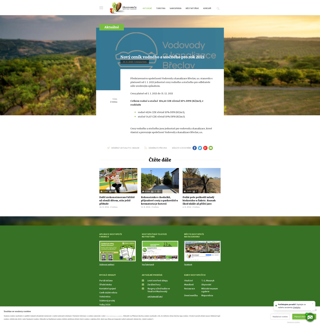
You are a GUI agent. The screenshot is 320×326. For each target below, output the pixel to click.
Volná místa (104, 296)
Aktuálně (147, 8)
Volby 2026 (104, 304)
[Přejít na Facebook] (202, 251)
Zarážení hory (154, 284)
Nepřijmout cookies (280, 317)
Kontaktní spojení (107, 288)
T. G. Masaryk (207, 280)
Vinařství (188, 280)
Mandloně (189, 284)
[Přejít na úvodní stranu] (123, 8)
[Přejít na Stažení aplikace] (117, 251)
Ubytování (206, 284)
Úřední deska (105, 284)
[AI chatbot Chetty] (310, 317)
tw (199, 148)
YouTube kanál (148, 264)
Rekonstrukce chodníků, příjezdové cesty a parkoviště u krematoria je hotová (159, 200)
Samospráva (176, 8)
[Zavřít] (315, 310)
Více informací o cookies (114, 316)
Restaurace (189, 288)
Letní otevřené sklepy (158, 280)
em (210, 148)
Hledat (218, 8)
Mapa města (207, 295)
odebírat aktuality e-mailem (125, 148)
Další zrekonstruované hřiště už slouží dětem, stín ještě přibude (117, 200)
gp (205, 148)
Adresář (207, 8)
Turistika (160, 8)
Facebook (188, 264)
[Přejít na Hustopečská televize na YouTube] (160, 251)
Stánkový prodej (107, 300)
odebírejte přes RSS (157, 148)
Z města (113, 102)
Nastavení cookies (293, 322)
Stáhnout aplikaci (106, 264)
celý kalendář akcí (155, 296)
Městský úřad (192, 8)
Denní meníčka (191, 295)
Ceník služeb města (108, 292)
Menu (101, 7)
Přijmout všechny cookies (304, 317)
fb (195, 148)
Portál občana (105, 280)
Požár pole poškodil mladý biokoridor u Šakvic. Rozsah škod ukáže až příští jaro (199, 200)
